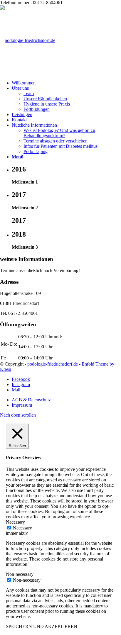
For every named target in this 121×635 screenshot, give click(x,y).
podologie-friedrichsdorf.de (52, 363)
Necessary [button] (15, 521)
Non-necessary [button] (19, 574)
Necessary (22, 527)
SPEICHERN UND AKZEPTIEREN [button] (41, 626)
